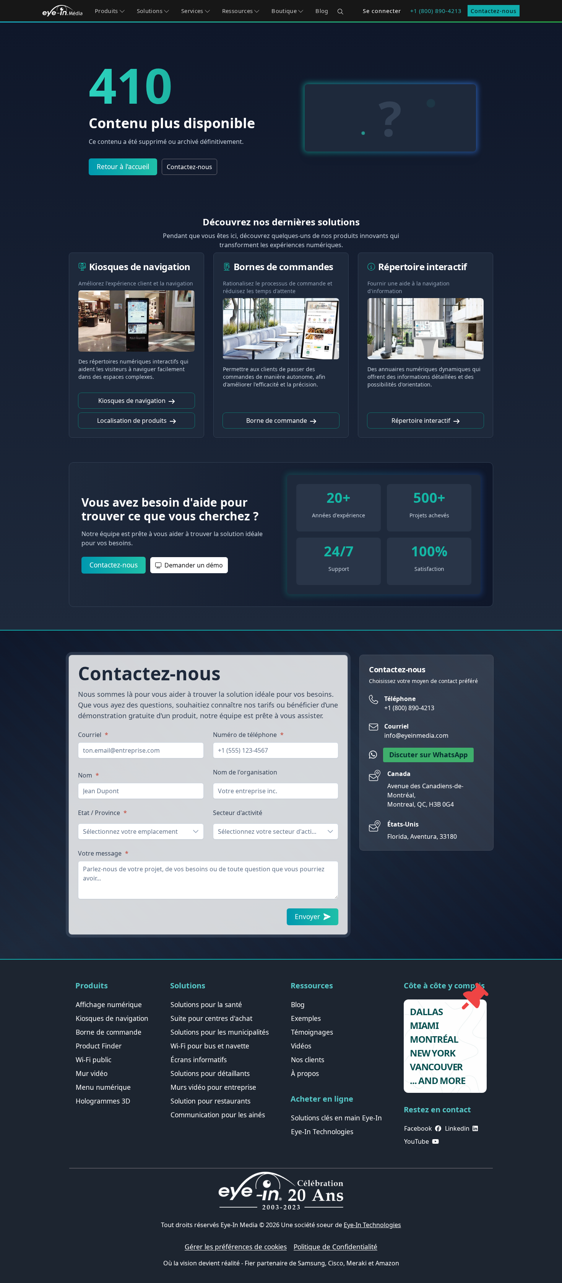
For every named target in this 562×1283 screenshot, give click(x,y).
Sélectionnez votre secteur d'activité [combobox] (270, 831)
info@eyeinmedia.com (416, 735)
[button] (110, 10)
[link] (108, 1004)
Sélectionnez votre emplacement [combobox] (130, 831)
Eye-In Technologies (372, 1225)
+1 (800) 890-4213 (435, 11)
